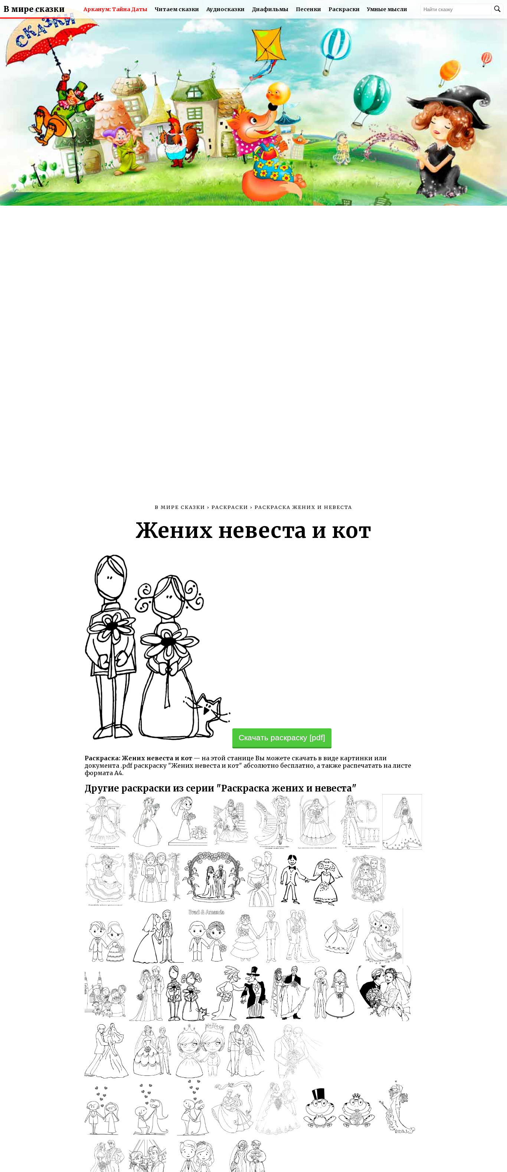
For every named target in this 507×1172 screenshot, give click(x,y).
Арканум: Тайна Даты (115, 9)
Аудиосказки (225, 9)
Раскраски (344, 9)
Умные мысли (387, 9)
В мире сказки (34, 9)
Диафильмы (270, 9)
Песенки (308, 9)
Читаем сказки (177, 9)
